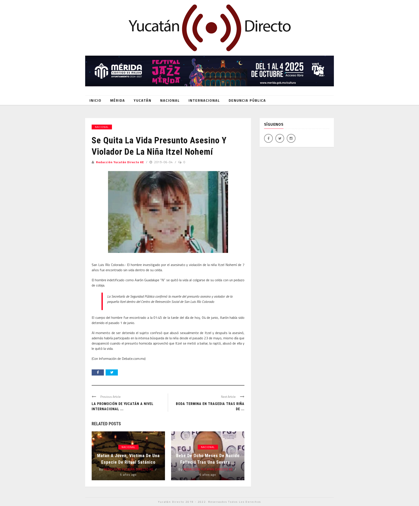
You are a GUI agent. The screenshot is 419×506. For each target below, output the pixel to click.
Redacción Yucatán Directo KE (120, 162)
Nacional (170, 100)
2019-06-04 (164, 162)
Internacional (204, 100)
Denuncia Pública (247, 100)
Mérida (117, 100)
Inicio (95, 100)
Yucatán (142, 100)
